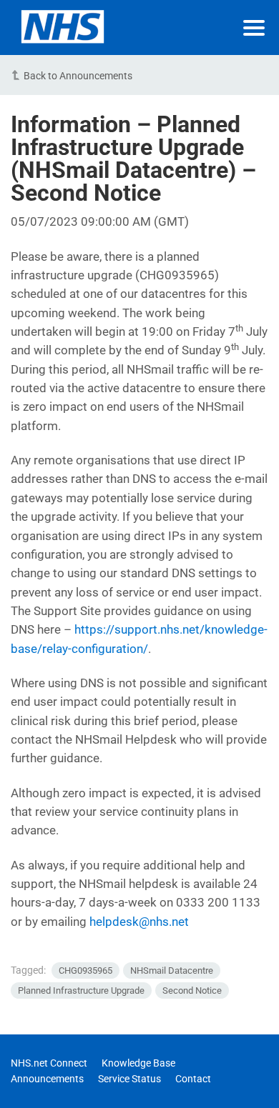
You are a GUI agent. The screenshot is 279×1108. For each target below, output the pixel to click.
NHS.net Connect (49, 1063)
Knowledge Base (138, 1063)
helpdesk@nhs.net (139, 921)
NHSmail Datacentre (171, 970)
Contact (193, 1078)
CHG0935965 (85, 970)
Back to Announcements (78, 75)
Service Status (129, 1078)
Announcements (47, 1078)
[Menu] (254, 28)
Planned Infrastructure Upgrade (81, 990)
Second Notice (192, 990)
